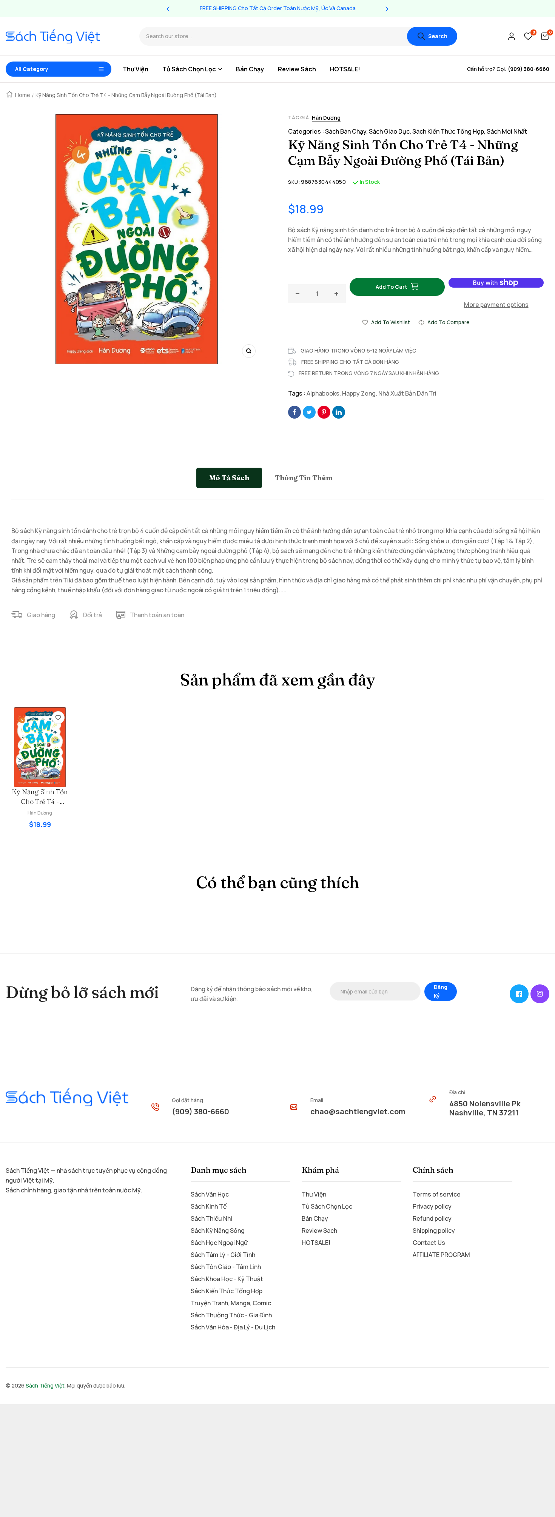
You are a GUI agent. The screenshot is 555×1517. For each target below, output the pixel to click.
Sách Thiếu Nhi (211, 1218)
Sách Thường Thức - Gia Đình (231, 1315)
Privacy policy (432, 1206)
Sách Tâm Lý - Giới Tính (223, 1255)
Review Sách (319, 1230)
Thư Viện (314, 1194)
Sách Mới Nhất (507, 131)
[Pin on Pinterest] (324, 412)
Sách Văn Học (210, 1194)
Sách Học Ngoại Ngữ (219, 1242)
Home (22, 95)
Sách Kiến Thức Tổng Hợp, (449, 131)
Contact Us (429, 1242)
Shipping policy (434, 1230)
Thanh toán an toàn (157, 615)
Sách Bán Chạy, (347, 131)
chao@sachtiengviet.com (357, 1111)
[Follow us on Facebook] (519, 993)
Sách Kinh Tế (209, 1206)
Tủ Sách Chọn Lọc (327, 1206)
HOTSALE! (316, 1242)
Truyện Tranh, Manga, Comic (231, 1303)
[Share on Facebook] (294, 412)
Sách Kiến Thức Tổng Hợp (226, 1291)
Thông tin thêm (304, 477)
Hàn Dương (326, 117)
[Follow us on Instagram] (539, 993)
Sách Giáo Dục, (390, 131)
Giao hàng (41, 615)
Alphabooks (323, 393)
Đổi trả (92, 615)
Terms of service (437, 1194)
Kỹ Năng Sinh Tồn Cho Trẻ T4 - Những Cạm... (40, 797)
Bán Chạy (315, 1218)
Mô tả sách (229, 477)
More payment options (496, 304)
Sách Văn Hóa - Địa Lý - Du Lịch (233, 1327)
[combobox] (273, 36)
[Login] (511, 36)
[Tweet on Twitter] (309, 412)
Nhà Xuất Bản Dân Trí (407, 393)
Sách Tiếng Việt (45, 1385)
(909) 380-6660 (200, 1111)
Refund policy (432, 1218)
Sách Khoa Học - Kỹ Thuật (227, 1279)
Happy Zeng (359, 393)
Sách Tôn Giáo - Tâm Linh (226, 1267)
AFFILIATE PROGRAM (441, 1255)
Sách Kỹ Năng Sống (218, 1230)
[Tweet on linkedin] (338, 412)
